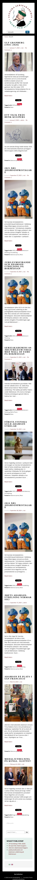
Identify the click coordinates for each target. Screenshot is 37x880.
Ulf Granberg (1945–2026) (14, 44)
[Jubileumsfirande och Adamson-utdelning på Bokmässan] (18, 290)
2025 (13, 250)
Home (6, 37)
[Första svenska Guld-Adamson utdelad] (18, 446)
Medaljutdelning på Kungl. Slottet (18, 760)
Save (20, 104)
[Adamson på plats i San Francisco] (18, 703)
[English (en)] (12, 864)
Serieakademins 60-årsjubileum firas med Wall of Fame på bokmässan (18, 351)
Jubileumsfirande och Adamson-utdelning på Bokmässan (18, 265)
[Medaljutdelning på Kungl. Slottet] (18, 776)
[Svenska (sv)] (9, 864)
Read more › (9, 96)
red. (22, 48)
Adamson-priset (14, 160)
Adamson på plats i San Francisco (18, 677)
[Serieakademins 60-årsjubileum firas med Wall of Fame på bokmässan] (18, 371)
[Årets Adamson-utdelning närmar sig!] (18, 619)
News (11, 107)
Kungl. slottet (15, 815)
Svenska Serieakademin (14, 877)
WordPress (21, 879)
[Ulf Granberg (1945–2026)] (18, 61)
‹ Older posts (10, 823)
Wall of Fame (13, 412)
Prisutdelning (14, 252)
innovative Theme (27, 877)
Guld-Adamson (26, 491)
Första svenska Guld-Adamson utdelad (16, 424)
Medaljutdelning (24, 815)
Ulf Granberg (16, 105)
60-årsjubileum (16, 410)
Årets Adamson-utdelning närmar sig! (18, 597)
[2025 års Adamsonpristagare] (18, 199)
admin (22, 120)
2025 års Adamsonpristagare (18, 170)
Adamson (18, 250)
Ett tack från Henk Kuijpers (15, 116)
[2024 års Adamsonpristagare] (18, 532)
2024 (13, 585)
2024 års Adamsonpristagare (18, 505)
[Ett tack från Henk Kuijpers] (18, 134)
